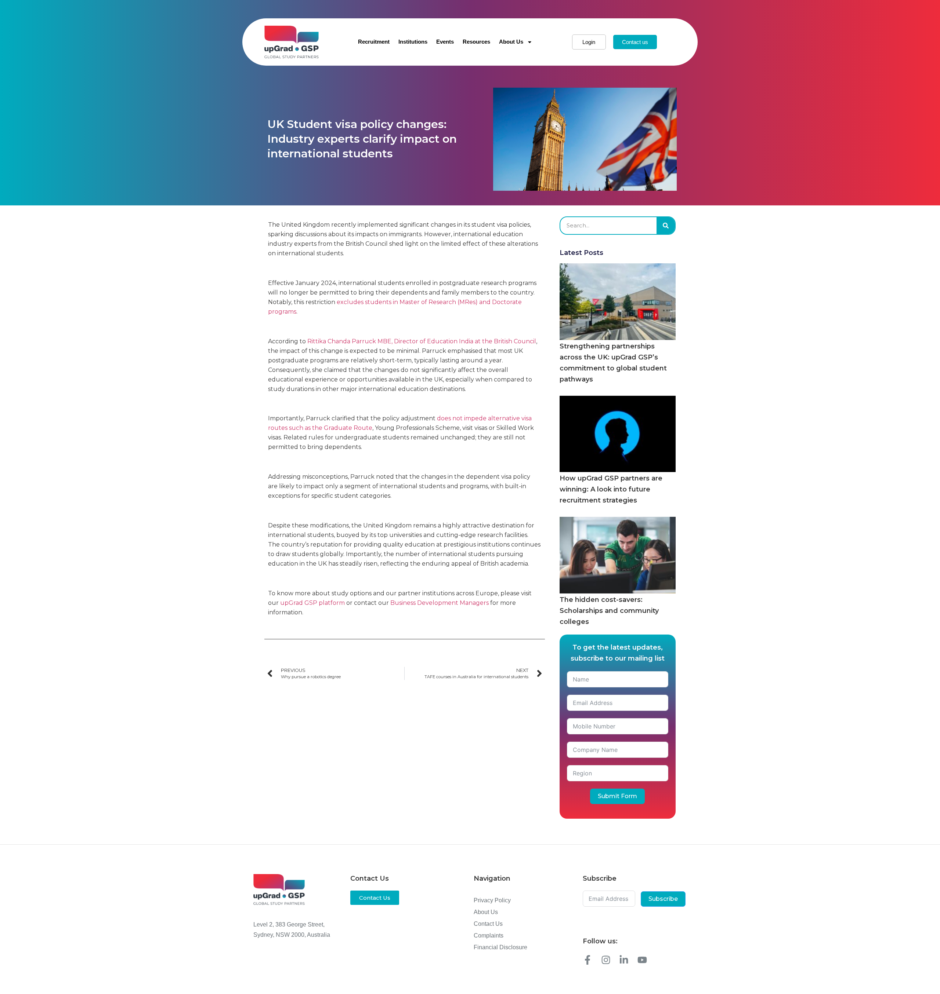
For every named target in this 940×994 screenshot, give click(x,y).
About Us (511, 42)
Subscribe (663, 898)
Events (445, 42)
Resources (476, 42)
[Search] (666, 225)
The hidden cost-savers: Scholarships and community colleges (609, 611)
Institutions (412, 42)
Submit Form (617, 796)
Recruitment (374, 42)
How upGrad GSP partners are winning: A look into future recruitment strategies (611, 489)
